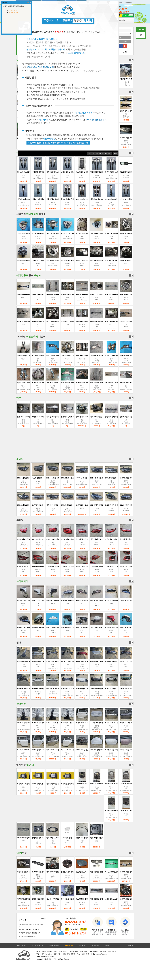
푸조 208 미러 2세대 (132, 600)
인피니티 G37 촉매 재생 (75, 355)
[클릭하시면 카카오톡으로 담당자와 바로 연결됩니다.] (83, 929)
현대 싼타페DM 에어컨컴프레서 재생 (65, 294)
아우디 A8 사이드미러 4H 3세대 (122, 111)
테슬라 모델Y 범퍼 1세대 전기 (92, 661)
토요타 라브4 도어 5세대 (17, 750)
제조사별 (122, 20)
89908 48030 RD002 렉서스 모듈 (93, 784)
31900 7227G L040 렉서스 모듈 (121, 811)
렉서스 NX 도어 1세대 (74, 723)
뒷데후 (132, 417)
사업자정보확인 (54, 945)
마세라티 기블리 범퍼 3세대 (32, 688)
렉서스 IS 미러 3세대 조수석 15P (34, 600)
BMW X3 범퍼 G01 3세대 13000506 (65, 661)
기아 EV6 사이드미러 (104, 600)
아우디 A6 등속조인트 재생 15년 (93, 321)
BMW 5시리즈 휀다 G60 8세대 (48, 723)
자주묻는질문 (95, 945)
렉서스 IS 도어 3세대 (45, 750)
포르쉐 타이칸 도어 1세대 (105, 750)
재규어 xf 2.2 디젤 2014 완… (119, 79)
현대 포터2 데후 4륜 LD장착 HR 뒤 (20, 417)
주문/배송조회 (128, 2)
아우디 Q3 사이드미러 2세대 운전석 (123, 627)
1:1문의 (107, 945)
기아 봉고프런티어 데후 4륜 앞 (48, 417)
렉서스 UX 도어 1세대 (60, 750)
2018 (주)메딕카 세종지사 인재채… (29, 929)
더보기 (43, 918)
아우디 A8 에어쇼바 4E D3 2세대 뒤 (94, 172)
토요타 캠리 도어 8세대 (31, 750)
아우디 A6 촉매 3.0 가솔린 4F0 (19, 355)
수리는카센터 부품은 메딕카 (27, 936)
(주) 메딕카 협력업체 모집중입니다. (30, 933)
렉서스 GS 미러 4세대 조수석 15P (20, 600)
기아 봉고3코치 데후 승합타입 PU (34, 417)
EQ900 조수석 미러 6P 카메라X (63, 627)
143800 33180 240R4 (118, 784)
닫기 (115, 153)
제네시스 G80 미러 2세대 (17, 627)
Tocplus (4, 3)
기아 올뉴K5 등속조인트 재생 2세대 (65, 321)
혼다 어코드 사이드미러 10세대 (77, 600)
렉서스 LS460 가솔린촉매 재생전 (20, 383)
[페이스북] (121, 46)
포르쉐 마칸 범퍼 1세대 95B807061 (108, 688)
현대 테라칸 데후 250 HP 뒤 (62, 417)
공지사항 (23, 920)
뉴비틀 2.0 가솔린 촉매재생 (47, 383)
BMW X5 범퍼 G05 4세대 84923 (48, 661)
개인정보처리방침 (37, 945)
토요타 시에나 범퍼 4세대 (119, 661)
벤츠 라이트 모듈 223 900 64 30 (92, 838)
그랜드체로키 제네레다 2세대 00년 (35, 233)
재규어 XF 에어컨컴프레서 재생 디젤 (109, 321)
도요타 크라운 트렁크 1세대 (91, 723)
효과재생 (130, 60)
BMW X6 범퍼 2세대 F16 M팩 (77, 688)
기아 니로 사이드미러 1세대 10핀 (122, 600)
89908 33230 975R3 (103, 784)
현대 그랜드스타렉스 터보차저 (48, 321)
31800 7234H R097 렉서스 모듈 (107, 811)
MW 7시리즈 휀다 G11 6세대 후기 (64, 723)
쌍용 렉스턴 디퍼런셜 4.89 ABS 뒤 (108, 417)
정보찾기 (124, 41)
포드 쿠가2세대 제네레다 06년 (122, 233)
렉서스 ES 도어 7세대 (104, 723)
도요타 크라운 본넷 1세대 (75, 750)
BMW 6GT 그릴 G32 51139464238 (20, 838)
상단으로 (131, 945)
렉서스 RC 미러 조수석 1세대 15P (108, 627)
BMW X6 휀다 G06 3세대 (17, 723)
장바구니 (119, 2)
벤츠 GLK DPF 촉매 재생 (105, 355)
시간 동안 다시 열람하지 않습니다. (99, 153)
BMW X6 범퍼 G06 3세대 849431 (34, 661)
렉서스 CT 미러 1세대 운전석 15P (49, 600)
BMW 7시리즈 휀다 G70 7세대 (33, 723)
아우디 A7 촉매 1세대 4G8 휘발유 (64, 355)
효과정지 (132, 60)
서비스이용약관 (21, 945)
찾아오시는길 (69, 945)
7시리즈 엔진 (59, 838)
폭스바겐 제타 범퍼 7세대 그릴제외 (20, 688)
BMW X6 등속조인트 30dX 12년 (19, 321)
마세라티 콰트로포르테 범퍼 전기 (49, 688)
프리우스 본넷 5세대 (89, 750)
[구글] (125, 46)
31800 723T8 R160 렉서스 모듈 (77, 784)
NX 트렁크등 (132, 566)
